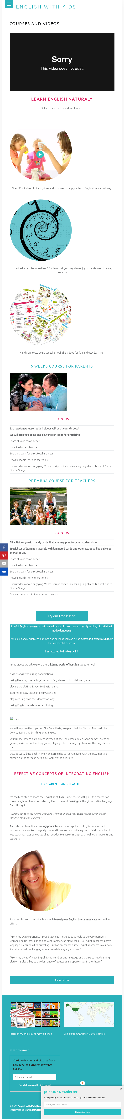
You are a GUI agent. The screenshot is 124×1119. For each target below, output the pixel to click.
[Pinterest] (4, 555)
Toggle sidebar (62, 980)
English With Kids (46, 6)
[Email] (4, 564)
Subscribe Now (82, 1111)
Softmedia (35, 1110)
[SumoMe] (4, 572)
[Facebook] (4, 547)
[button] (82, 1091)
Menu (9, 4)
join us (62, 419)
